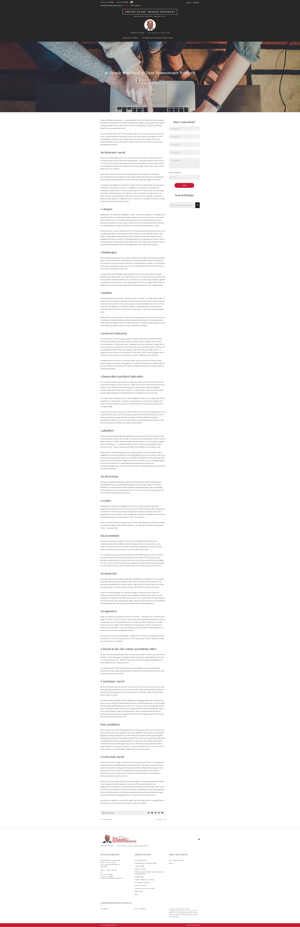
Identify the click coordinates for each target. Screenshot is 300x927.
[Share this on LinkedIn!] (155, 813)
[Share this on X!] (152, 813)
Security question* (175, 173)
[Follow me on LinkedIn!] (127, 5)
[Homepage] (150, 25)
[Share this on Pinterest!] (159, 813)
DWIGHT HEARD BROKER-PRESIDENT (150, 11)
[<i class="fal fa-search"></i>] (197, 205)
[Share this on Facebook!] (148, 813)
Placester (197, 925)
